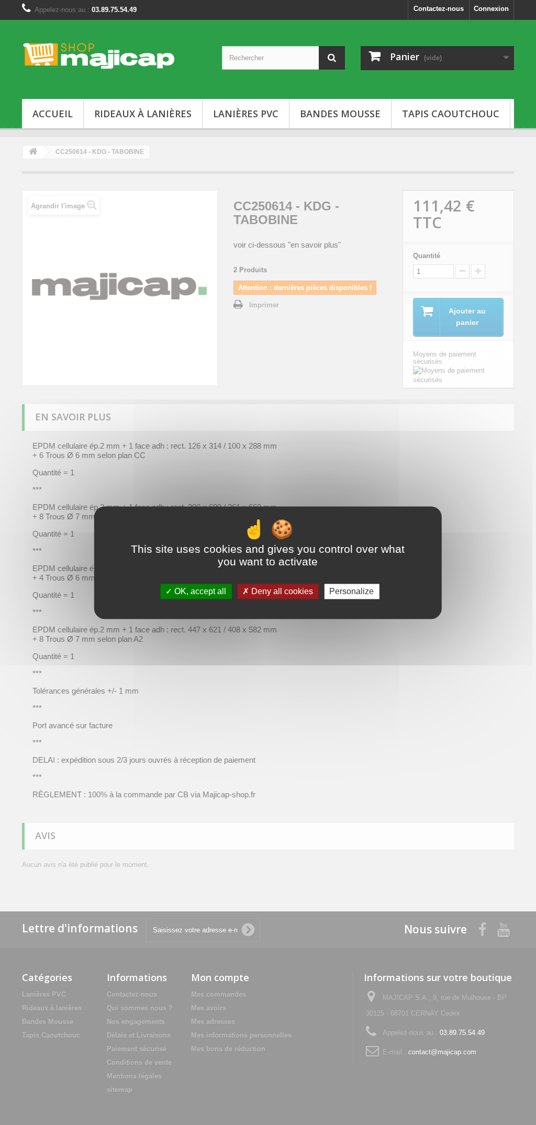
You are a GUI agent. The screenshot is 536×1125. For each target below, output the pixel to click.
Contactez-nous (439, 9)
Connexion (491, 9)
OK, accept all (199, 591)
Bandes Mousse (340, 113)
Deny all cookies (281, 591)
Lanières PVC (245, 113)
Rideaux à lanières (143, 113)
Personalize (351, 591)
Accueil (52, 113)
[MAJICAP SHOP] (98, 56)
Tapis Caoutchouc (450, 113)
